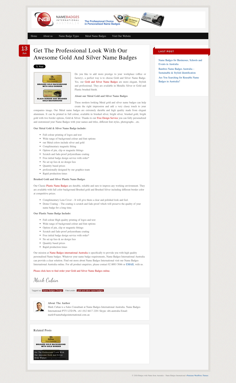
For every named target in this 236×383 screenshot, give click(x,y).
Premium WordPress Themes (197, 375)
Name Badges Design (52, 290)
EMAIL (130, 264)
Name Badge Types (69, 36)
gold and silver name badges (90, 290)
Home (34, 36)
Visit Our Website (121, 36)
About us (48, 36)
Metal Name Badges (95, 36)
